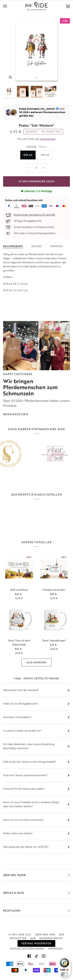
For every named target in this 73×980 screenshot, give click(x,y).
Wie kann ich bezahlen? (17, 717)
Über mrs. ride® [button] (14, 875)
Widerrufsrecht (51, 938)
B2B (61, 934)
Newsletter (18, 938)
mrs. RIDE (18, 934)
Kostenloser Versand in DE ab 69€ (34, 214)
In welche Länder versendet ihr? (22, 730)
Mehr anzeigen (15, 414)
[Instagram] (43, 956)
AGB (33, 938)
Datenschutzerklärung (27, 948)
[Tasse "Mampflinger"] (54, 619)
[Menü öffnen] (9, 6)
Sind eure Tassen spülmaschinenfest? (25, 775)
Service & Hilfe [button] (13, 892)
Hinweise (56, 246)
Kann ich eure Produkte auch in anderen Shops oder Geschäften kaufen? (31, 804)
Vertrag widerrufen (36, 943)
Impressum (55, 948)
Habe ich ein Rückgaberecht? (20, 703)
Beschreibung (13, 246)
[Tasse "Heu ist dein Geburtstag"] (19, 619)
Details (37, 246)
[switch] (64, 974)
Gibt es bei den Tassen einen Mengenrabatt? (29, 761)
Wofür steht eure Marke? (18, 833)
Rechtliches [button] (11, 910)
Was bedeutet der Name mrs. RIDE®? (26, 847)
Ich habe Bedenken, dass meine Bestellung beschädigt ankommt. (29, 746)
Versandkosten (48, 139)
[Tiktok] (36, 956)
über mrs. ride (45, 934)
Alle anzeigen (37, 662)
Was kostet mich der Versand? (21, 690)
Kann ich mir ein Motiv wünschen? (23, 820)
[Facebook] (29, 956)
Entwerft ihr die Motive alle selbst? (24, 788)
